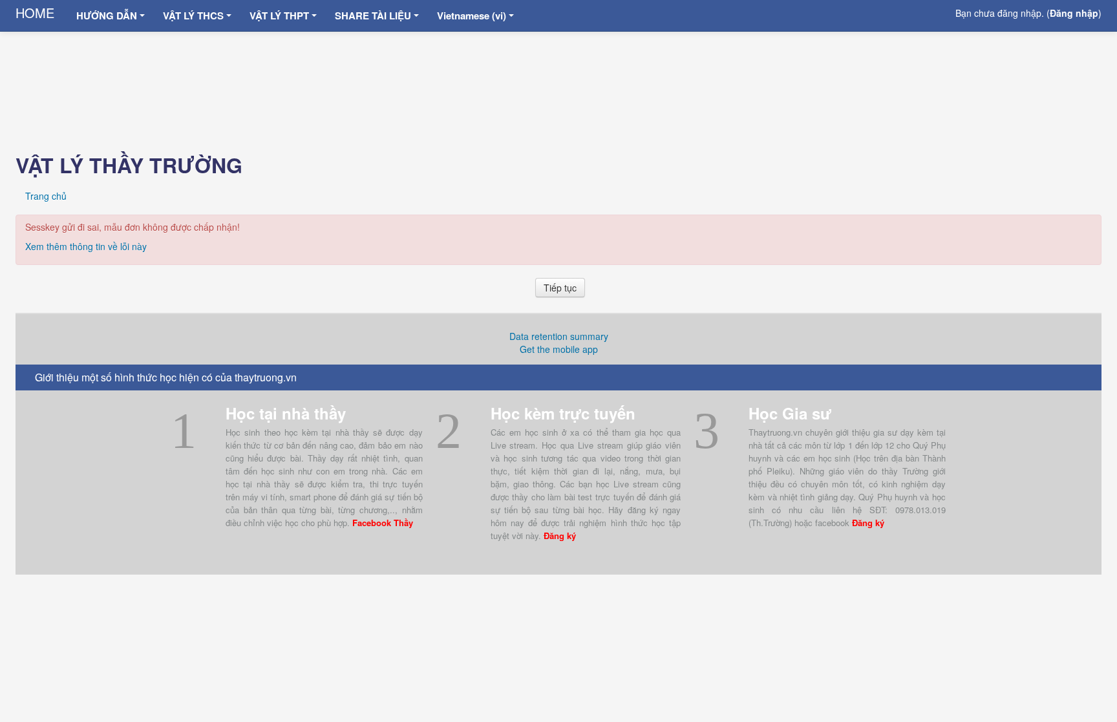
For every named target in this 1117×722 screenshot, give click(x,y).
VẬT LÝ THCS (193, 15)
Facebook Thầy (382, 522)
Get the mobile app (559, 349)
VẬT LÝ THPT (279, 15)
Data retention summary (558, 336)
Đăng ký (560, 535)
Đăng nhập (1074, 12)
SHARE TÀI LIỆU (373, 15)
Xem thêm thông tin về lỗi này (86, 246)
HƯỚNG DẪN (106, 15)
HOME (35, 12)
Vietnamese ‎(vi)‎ (471, 15)
